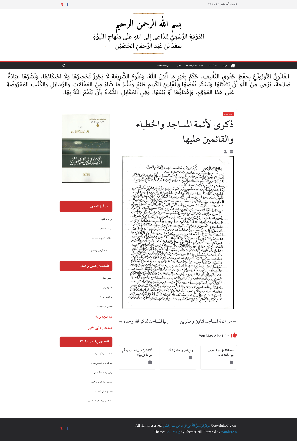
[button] (210, 65)
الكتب (179, 65)
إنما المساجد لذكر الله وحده (146, 322)
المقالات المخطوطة (228, 114)
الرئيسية (224, 65)
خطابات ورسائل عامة (196, 65)
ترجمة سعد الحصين (162, 65)
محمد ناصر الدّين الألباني (100, 328)
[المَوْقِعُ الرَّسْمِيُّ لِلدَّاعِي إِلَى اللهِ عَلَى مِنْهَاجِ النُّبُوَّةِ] (233, 65)
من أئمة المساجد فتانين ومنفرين (206, 322)
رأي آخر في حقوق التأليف (179, 350)
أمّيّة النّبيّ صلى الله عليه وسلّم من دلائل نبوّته (137, 353)
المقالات (214, 65)
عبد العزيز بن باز (103, 317)
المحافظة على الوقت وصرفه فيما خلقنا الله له (219, 353)
